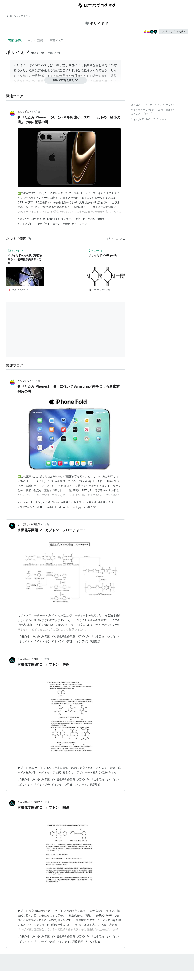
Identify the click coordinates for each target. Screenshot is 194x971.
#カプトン (112, 636)
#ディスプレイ (26, 223)
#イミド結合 (42, 641)
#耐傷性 (51, 507)
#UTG (91, 218)
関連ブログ (56, 40)
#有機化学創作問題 (63, 636)
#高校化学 (83, 636)
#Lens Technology (70, 507)
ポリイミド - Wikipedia (103, 255)
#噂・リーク (79, 223)
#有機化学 (24, 636)
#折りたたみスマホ (72, 502)
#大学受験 (98, 636)
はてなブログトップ (141, 113)
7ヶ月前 (36, 380)
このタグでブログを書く (173, 31)
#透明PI (91, 502)
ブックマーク (15, 250)
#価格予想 (90, 507)
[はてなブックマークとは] (29, 239)
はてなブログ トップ (20, 15)
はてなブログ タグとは (142, 110)
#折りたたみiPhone (29, 218)
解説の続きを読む (63, 80)
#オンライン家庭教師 (87, 641)
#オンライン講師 (62, 641)
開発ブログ (171, 110)
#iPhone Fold (51, 218)
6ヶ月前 (36, 111)
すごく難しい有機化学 (29, 524)
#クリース (67, 218)
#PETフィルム (26, 507)
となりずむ (23, 111)
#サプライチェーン (49, 223)
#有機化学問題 (41, 636)
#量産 (66, 223)
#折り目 (81, 218)
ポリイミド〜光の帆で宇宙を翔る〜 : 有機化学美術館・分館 (25, 259)
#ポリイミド (104, 218)
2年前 (46, 524)
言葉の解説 (15, 40)
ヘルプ (160, 110)
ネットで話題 (36, 40)
